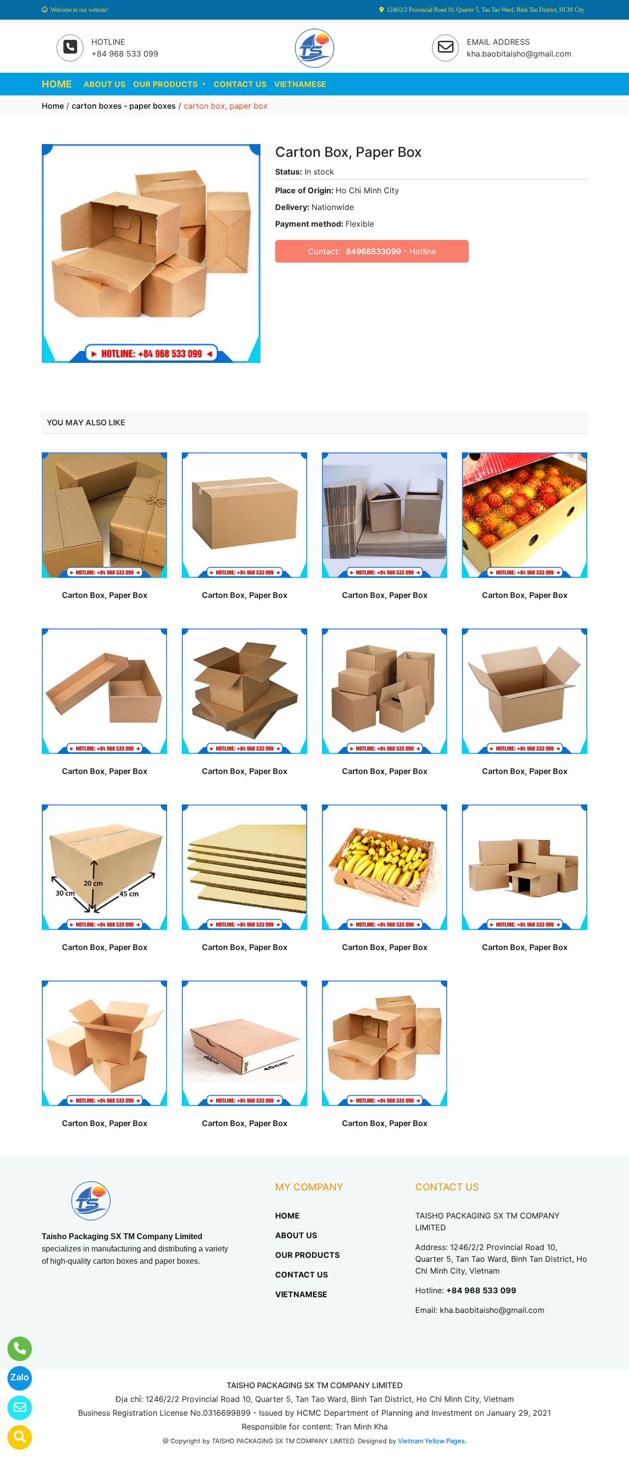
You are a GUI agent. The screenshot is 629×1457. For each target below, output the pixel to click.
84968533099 (373, 251)
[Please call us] (13, 1348)
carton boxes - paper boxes (124, 106)
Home (53, 106)
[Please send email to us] (13, 1407)
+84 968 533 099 (481, 1290)
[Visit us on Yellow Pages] (13, 1437)
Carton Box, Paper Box (104, 595)
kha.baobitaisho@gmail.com (492, 1310)
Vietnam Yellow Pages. (432, 1441)
